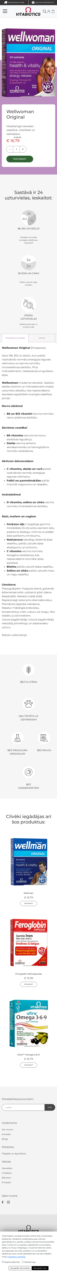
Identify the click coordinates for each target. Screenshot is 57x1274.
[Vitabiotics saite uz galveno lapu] (23, 11)
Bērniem (6, 1177)
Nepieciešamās (12, 1262)
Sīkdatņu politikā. (17, 1256)
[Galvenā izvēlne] (5, 11)
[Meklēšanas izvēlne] (44, 11)
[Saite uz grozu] (53, 11)
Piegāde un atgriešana (14, 1153)
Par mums (7, 1129)
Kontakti (6, 1134)
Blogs (5, 1139)
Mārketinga (30, 1262)
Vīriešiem (7, 1173)
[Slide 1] (28, 94)
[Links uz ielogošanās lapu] (49, 11)
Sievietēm (7, 1168)
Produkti (6, 1182)
